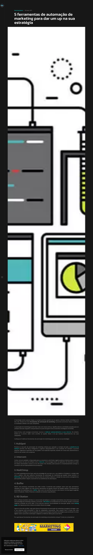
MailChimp (17, 477)
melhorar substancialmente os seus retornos (58, 432)
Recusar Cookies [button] (9, 549)
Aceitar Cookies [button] (19, 549)
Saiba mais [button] (21, 545)
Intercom (41, 462)
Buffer (35, 490)
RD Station (47, 502)
